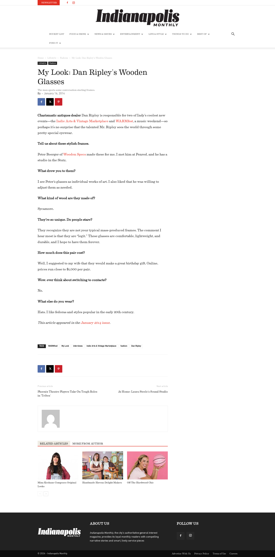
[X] (50, 102)
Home (41, 58)
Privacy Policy (201, 554)
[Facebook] (67, 2)
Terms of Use (219, 554)
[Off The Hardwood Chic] (147, 465)
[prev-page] (40, 493)
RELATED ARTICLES (54, 443)
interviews (77, 346)
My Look (65, 346)
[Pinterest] (58, 102)
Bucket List (56, 34)
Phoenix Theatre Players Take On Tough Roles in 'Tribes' (67, 393)
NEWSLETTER (49, 3)
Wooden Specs (74, 154)
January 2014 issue (95, 322)
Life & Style (156, 34)
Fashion (64, 58)
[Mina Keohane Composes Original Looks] (58, 465)
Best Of (202, 34)
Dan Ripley (136, 346)
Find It (53, 43)
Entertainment (130, 34)
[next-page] (46, 493)
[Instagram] (73, 2)
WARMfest (124, 121)
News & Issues (103, 34)
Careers (233, 554)
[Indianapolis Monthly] (137, 17)
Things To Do (180, 34)
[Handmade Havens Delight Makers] (102, 465)
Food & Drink (77, 34)
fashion (123, 346)
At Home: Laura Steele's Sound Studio (143, 391)
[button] (232, 34)
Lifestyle (51, 58)
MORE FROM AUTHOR (87, 443)
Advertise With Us (181, 554)
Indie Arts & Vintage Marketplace (82, 121)
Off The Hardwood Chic (140, 482)
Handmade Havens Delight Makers (102, 482)
